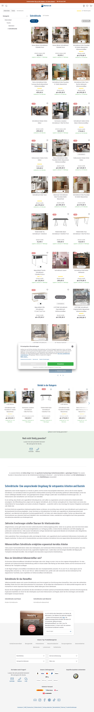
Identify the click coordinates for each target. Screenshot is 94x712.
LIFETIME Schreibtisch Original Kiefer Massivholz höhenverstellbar (81, 309)
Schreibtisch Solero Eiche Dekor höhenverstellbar (81, 122)
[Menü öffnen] (3, 5)
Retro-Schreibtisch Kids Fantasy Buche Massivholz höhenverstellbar (39, 84)
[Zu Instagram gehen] (39, 700)
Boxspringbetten (67, 643)
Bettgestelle (28, 643)
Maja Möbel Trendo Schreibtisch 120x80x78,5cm (40, 272)
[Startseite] (46, 6)
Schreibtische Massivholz (41, 602)
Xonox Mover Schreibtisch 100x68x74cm (40, 46)
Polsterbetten (40, 643)
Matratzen (36, 647)
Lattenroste (46, 647)
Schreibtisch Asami (60, 270)
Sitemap (63, 707)
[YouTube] (58, 700)
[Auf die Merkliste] (47, 27)
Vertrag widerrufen (47, 707)
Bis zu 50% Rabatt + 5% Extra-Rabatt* (45, 1)
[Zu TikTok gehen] (54, 700)
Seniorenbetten (79, 643)
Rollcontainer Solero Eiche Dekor (40, 159)
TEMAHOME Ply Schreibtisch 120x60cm (39, 233)
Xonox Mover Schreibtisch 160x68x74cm (60, 46)
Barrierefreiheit (56, 707)
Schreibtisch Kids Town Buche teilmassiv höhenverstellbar (81, 84)
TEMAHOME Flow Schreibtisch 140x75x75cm (81, 233)
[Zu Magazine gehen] (35, 700)
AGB (25, 707)
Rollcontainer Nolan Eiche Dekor (81, 159)
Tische (9, 23)
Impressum (20, 707)
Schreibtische (12, 28)
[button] (89, 403)
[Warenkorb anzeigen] (91, 6)
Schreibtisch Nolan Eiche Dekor (39, 122)
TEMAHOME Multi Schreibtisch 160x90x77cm (60, 233)
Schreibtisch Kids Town (40, 195)
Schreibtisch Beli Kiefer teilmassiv (81, 271)
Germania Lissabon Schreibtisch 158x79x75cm (60, 122)
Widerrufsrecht (38, 707)
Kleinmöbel (8, 20)
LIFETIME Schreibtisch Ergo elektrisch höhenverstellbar (60, 309)
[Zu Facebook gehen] (44, 700)
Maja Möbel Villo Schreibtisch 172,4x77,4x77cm (39, 309)
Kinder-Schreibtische (11, 602)
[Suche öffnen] (6, 6)
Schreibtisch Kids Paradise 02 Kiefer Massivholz (81, 196)
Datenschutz (30, 707)
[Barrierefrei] (84, 6)
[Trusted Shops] (75, 676)
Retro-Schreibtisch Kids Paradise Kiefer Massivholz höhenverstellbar (60, 160)
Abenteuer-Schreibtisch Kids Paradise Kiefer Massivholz (60, 196)
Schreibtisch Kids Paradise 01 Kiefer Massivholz (60, 83)
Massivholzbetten (52, 643)
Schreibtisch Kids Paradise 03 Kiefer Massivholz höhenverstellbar (81, 47)
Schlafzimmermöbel (16, 643)
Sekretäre (11, 26)
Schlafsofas (57, 647)
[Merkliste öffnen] (87, 6)
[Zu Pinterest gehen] (49, 700)
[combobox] (86, 21)
